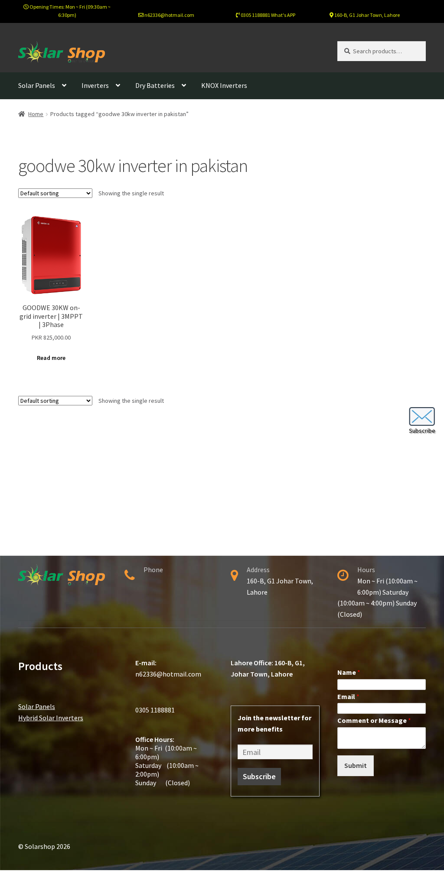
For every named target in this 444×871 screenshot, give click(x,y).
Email (348, 696)
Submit (355, 765)
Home (35, 114)
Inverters (95, 85)
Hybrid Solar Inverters (50, 717)
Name (348, 672)
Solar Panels (36, 85)
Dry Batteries (155, 85)
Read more (51, 358)
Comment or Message (374, 720)
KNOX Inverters (224, 85)
